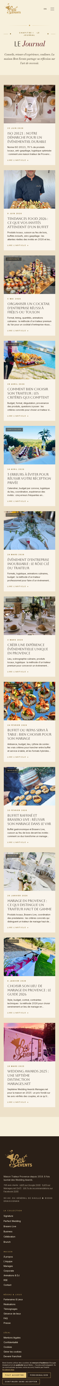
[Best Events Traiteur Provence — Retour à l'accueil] (13, 9)
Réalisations (9, 1304)
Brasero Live (10, 1226)
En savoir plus (8, 1369)
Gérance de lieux (12, 1313)
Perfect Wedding (12, 1221)
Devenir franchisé (12, 1356)
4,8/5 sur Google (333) (30, 1185)
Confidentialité (11, 1342)
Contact (7, 1285)
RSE (6, 1280)
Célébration (9, 1236)
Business (8, 1231)
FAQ (6, 1318)
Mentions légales (12, 1337)
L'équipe (8, 1261)
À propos (8, 1256)
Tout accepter (14, 1375)
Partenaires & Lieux (13, 1299)
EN (45, 9)
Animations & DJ (12, 1275)
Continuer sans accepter (21, 1382)
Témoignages (10, 1309)
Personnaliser (39, 1375)
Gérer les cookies (12, 1351)
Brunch (7, 1242)
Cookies (8, 1347)
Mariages (8, 1266)
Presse (7, 1323)
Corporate (9, 1270)
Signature (8, 1216)
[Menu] (52, 9)
